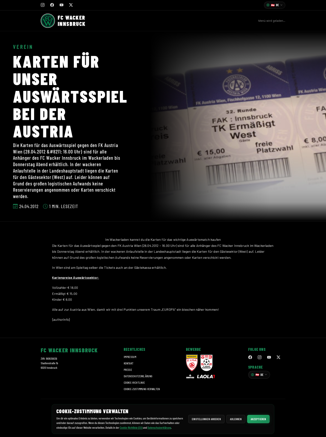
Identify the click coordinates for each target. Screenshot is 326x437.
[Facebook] (250, 357)
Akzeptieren (258, 419)
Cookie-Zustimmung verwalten (142, 389)
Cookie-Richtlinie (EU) (131, 427)
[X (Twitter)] (278, 357)
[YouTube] (269, 357)
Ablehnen (236, 419)
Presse (128, 369)
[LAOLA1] (206, 377)
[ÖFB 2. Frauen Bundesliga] (206, 363)
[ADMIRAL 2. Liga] (192, 363)
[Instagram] (259, 357)
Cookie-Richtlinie (134, 382)
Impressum (130, 357)
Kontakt (128, 363)
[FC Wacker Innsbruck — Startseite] (48, 21)
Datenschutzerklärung (138, 376)
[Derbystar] (190, 376)
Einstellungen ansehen (206, 419)
